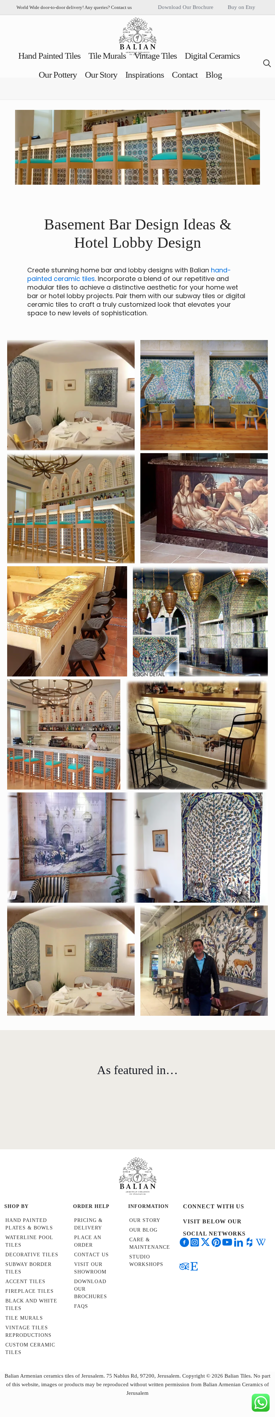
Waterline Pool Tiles (29, 1241)
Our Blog (143, 1230)
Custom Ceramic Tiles (30, 1348)
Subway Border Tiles (28, 1268)
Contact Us (91, 1254)
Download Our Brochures (90, 1289)
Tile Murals (24, 1318)
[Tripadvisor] (158, 1117)
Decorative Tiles (31, 1254)
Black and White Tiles (31, 1304)
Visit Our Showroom (90, 1268)
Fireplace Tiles (29, 1291)
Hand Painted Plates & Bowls (29, 1224)
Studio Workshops (146, 1260)
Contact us (121, 7)
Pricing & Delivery (88, 1224)
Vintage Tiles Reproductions (28, 1331)
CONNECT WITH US (213, 1206)
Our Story (144, 1220)
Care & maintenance (149, 1243)
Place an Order (87, 1241)
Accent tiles (25, 1281)
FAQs (81, 1306)
